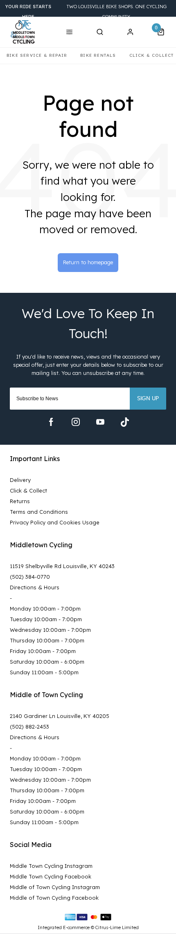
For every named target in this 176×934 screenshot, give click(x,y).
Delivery (20, 480)
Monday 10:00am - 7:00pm (45, 608)
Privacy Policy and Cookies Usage (54, 522)
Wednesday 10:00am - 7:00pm (50, 629)
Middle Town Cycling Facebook (50, 876)
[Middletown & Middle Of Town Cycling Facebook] (51, 422)
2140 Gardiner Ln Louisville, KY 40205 (59, 716)
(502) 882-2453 (29, 726)
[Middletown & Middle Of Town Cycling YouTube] (100, 422)
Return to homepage (88, 262)
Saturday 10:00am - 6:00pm (47, 661)
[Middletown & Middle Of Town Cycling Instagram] (76, 422)
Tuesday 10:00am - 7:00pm (46, 619)
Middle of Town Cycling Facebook (54, 897)
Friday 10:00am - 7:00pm (43, 651)
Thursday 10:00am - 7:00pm (47, 640)
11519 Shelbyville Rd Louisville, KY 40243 (62, 566)
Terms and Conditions (39, 511)
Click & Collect (28, 490)
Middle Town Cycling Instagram (51, 866)
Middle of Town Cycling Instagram (55, 887)
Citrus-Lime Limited (117, 927)
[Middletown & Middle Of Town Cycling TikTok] (125, 422)
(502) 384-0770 (30, 576)
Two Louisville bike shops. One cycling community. (86, 12)
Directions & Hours (34, 587)
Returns (20, 501)
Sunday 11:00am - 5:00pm (44, 672)
